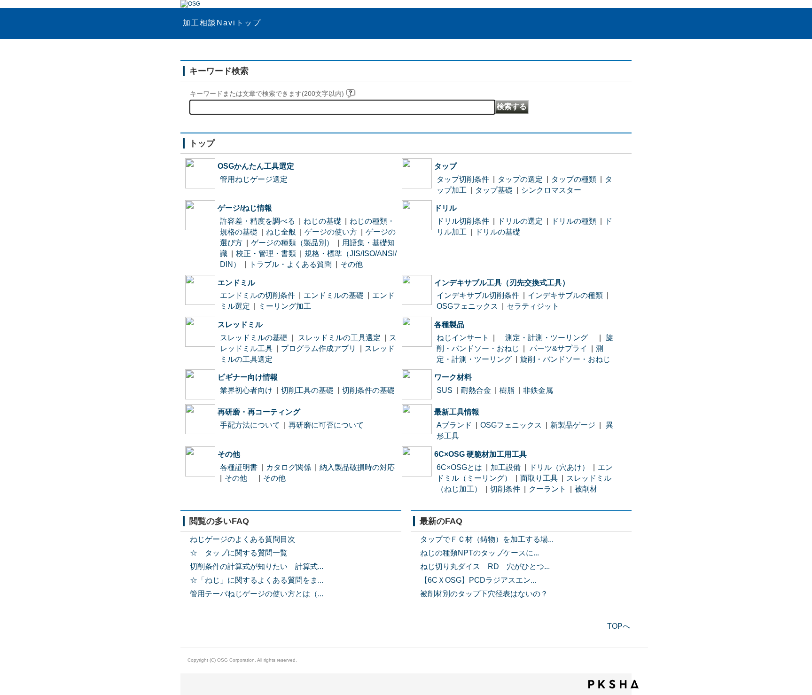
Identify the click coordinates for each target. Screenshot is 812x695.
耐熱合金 (476, 390)
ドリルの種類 (573, 221)
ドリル (445, 208)
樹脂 (507, 390)
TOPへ (618, 626)
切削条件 (505, 489)
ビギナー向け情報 (248, 377)
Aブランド (454, 425)
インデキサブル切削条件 (478, 295)
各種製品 (449, 324)
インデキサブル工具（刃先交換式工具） (502, 283)
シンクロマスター (551, 190)
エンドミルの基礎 (334, 295)
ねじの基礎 (322, 221)
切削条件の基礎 (368, 390)
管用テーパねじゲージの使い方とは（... (256, 594)
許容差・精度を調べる (257, 221)
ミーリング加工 (284, 306)
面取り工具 (539, 478)
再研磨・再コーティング (259, 412)
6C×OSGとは (459, 467)
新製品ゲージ (572, 425)
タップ (445, 166)
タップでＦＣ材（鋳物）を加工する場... (487, 539)
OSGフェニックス (467, 306)
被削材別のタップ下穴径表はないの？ (484, 594)
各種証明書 (239, 467)
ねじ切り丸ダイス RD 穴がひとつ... (485, 566)
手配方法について (250, 425)
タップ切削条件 (463, 179)
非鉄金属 (538, 390)
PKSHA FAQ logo (613, 684)
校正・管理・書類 (266, 254)
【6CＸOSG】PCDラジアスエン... (478, 580)
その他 (351, 264)
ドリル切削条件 (463, 221)
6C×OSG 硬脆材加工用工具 (480, 454)
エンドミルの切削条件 (257, 295)
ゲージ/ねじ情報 (245, 208)
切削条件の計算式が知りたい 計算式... (256, 566)
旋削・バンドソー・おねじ (565, 359)
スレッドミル (240, 324)
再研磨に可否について (326, 425)
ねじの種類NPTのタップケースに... (479, 553)
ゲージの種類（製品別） (292, 243)
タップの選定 (520, 179)
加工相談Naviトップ (222, 23)
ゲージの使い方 (330, 232)
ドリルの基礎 (497, 232)
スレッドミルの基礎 (254, 338)
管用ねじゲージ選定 (254, 179)
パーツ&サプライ (558, 348)
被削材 (586, 489)
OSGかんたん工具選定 (256, 166)
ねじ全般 (281, 232)
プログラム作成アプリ (318, 348)
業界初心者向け (246, 390)
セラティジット (533, 306)
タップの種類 (573, 179)
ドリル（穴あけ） (559, 467)
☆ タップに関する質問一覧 (239, 553)
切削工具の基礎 (307, 390)
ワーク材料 (453, 377)
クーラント (547, 489)
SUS (445, 390)
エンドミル (236, 283)
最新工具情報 (456, 412)
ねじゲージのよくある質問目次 (242, 539)
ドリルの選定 (520, 221)
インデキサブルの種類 (565, 295)
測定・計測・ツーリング (546, 338)
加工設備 (506, 467)
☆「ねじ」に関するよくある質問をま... (256, 580)
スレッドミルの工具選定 (339, 338)
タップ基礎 (494, 190)
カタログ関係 (288, 467)
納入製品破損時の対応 (357, 467)
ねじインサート (463, 338)
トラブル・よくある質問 (290, 264)
